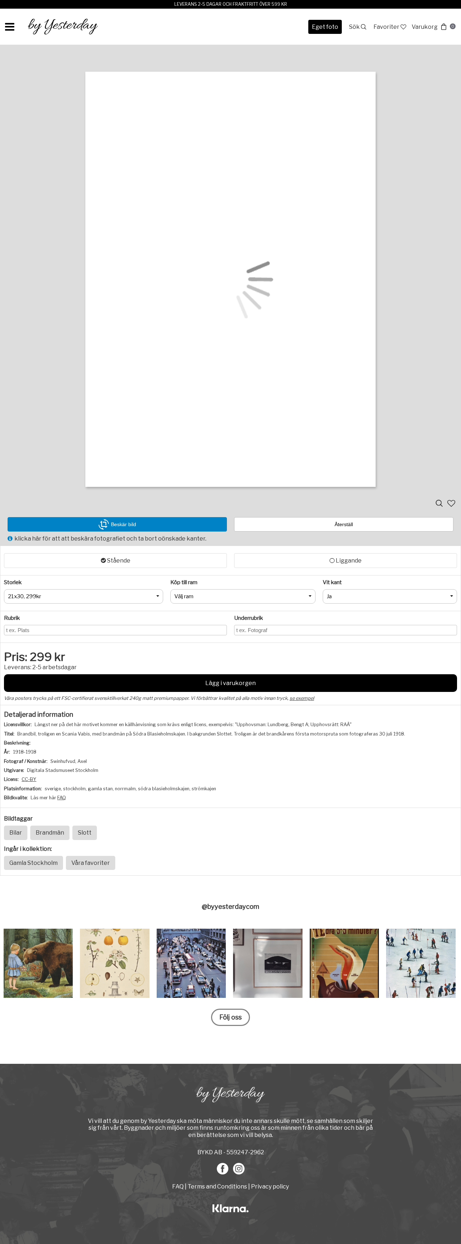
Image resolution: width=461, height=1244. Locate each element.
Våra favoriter (90, 862)
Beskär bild (123, 524)
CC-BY (29, 779)
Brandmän (50, 832)
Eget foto (325, 26)
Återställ (344, 524)
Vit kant (332, 582)
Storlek (13, 582)
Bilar (15, 832)
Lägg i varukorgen (230, 683)
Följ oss (230, 1017)
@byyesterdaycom (230, 906)
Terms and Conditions (217, 1186)
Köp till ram (183, 582)
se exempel (302, 698)
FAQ (61, 797)
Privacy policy (270, 1186)
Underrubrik (248, 618)
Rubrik (12, 618)
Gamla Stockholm (33, 862)
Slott (84, 832)
